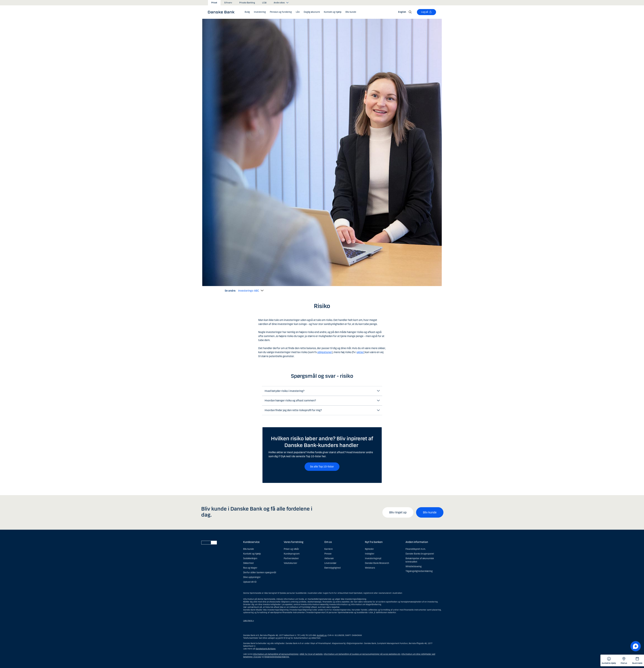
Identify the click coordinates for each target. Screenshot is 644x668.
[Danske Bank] (222, 12)
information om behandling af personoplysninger (276, 654)
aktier (360, 352)
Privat (214, 2)
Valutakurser (290, 563)
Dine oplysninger (252, 577)
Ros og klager (250, 567)
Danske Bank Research (377, 563)
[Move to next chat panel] (636, 646)
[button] (247, 12)
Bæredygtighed (332, 567)
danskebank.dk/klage (266, 649)
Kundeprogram (292, 553)
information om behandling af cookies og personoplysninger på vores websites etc (362, 654)
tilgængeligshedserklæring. (276, 657)
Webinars (370, 567)
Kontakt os (322, 635)
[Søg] (410, 12)
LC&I (264, 2)
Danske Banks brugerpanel (420, 553)
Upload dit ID (249, 581)
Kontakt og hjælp (252, 553)
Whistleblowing (414, 566)
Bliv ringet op (398, 512)
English (402, 12)
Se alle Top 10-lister (322, 466)
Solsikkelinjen (250, 558)
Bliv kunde (430, 512)
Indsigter (369, 553)
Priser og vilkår (291, 549)
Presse (328, 553)
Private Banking (247, 2)
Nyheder (369, 549)
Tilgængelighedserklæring (419, 571)
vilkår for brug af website (311, 654)
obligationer (324, 352)
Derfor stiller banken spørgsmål (259, 572)
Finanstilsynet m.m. (416, 549)
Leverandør (330, 563)
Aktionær (329, 558)
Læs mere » (248, 620)
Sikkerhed (248, 563)
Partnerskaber (291, 558)
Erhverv (228, 2)
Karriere (328, 549)
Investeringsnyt (373, 558)
